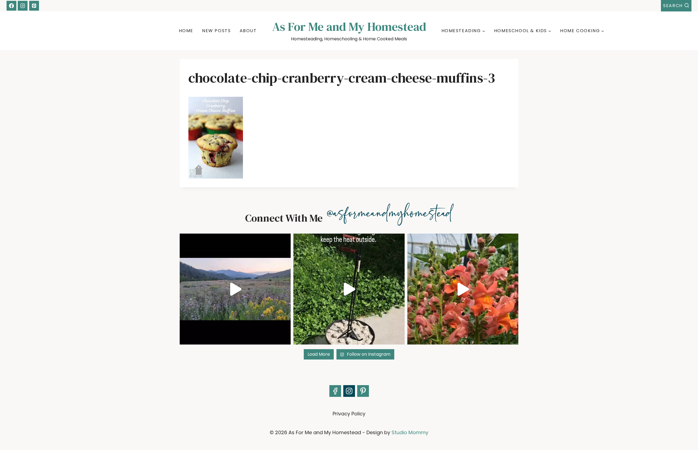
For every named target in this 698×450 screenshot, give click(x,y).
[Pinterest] (34, 6)
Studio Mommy (410, 432)
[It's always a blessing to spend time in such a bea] (235, 289)
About (248, 31)
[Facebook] (11, 6)
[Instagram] (23, 6)
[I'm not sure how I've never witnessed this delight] (462, 289)
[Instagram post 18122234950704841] (348, 289)
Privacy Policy (349, 413)
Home (186, 31)
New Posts (216, 31)
